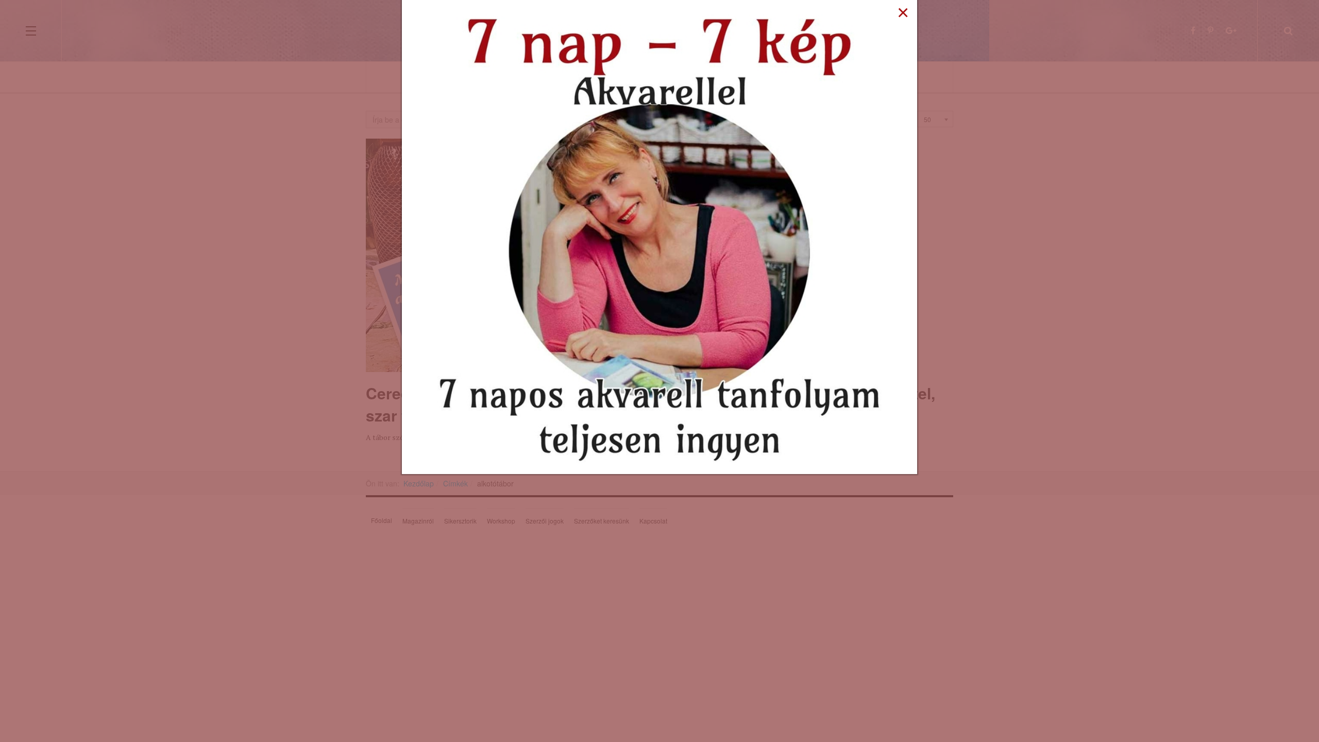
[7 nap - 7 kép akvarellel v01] (659, 236)
